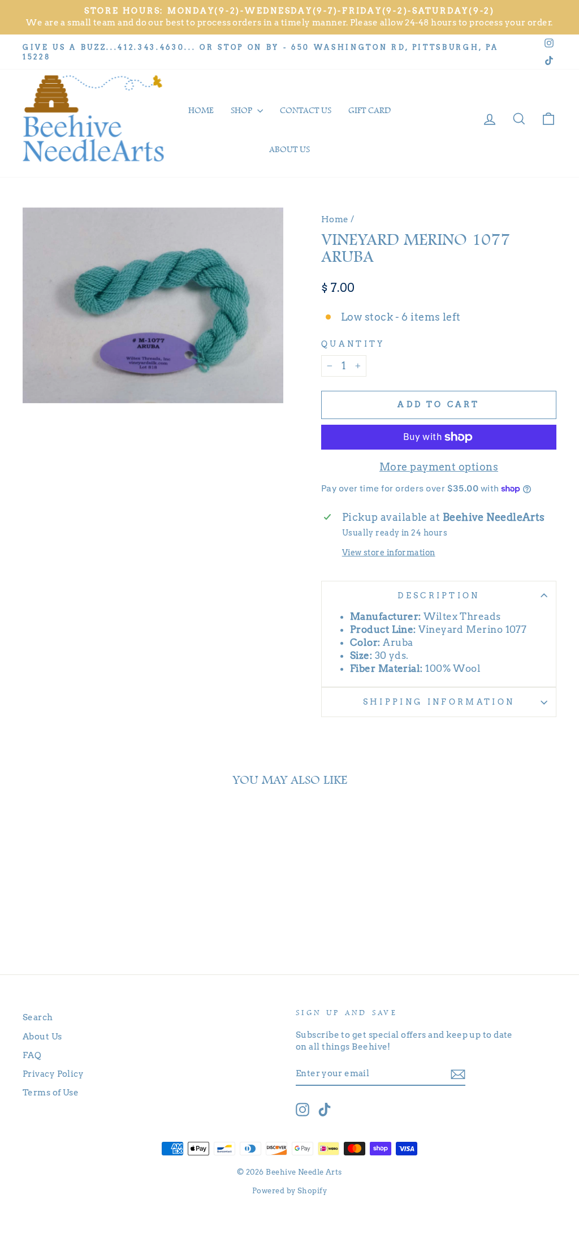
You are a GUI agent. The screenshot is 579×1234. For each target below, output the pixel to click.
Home (201, 110)
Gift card (369, 110)
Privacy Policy (53, 1073)
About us (289, 149)
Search (38, 1017)
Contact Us (305, 110)
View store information (388, 552)
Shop (242, 110)
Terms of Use (51, 1092)
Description (438, 595)
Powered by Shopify (289, 1190)
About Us (42, 1036)
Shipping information (439, 702)
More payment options (438, 467)
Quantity (353, 344)
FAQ (32, 1055)
